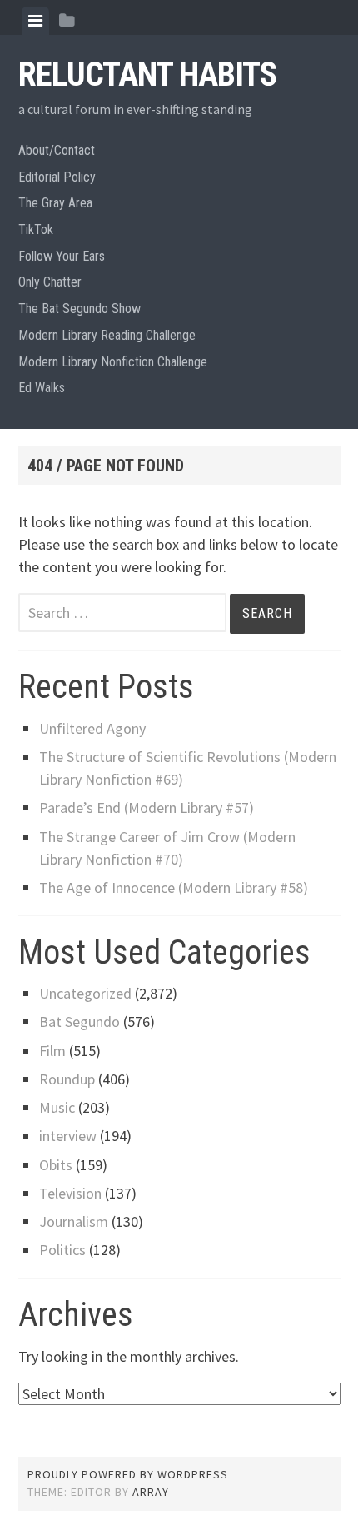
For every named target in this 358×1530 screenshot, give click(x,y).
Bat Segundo (79, 1021)
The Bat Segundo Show (79, 308)
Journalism (73, 1221)
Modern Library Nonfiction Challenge (112, 362)
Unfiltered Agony (92, 728)
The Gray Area (55, 203)
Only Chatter (50, 282)
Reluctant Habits (147, 74)
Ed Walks (41, 388)
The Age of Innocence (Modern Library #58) (173, 887)
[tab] (35, 21)
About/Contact (56, 150)
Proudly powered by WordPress (127, 1474)
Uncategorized (85, 993)
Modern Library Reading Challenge (107, 335)
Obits (55, 1164)
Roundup (67, 1079)
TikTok (35, 229)
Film (52, 1050)
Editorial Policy (57, 177)
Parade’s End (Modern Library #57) (146, 807)
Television (70, 1193)
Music (57, 1107)
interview (68, 1135)
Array (150, 1491)
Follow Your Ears (61, 256)
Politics (62, 1249)
